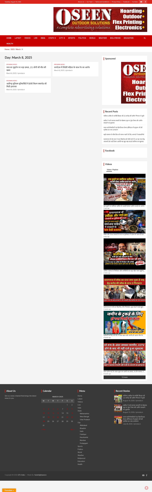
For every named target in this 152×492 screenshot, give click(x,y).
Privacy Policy (116, 2)
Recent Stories (123, 391)
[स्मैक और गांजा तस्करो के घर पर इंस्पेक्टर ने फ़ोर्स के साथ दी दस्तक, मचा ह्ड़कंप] (125, 221)
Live (35, 38)
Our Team (90, 2)
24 (44, 421)
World (92, 38)
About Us (81, 2)
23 (72, 417)
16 (72, 413)
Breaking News (11, 64)
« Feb (43, 430)
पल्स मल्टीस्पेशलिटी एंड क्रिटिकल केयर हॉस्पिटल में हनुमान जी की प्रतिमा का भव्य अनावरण (134, 419)
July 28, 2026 (127, 424)
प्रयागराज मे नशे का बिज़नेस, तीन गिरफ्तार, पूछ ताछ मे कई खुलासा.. (125, 307)
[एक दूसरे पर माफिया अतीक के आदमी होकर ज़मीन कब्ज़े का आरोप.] (125, 189)
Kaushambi (84, 437)
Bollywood (115, 38)
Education (128, 38)
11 (48, 413)
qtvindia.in (21, 73)
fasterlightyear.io (40, 475)
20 (58, 417)
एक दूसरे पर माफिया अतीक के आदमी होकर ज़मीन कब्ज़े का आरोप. (124, 206)
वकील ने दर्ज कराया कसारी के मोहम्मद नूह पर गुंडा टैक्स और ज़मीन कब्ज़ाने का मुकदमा (135, 407)
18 (48, 417)
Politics (82, 38)
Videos (27, 38)
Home (8, 38)
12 (53, 413)
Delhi (81, 431)
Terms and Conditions (102, 2)
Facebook (126, 2)
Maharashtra (84, 414)
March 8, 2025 (11, 73)
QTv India (21, 475)
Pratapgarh (84, 443)
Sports (71, 38)
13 (58, 413)
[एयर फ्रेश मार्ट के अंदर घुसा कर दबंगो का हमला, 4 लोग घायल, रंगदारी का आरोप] (125, 354)
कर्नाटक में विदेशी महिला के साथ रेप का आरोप (72, 67)
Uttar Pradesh (85, 420)
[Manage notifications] (146, 488)
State (51, 38)
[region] (125, 83)
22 (67, 417)
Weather (103, 38)
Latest (18, 38)
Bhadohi (83, 428)
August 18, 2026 (129, 401)
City (61, 38)
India (43, 38)
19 (53, 417)
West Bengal (84, 417)
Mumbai (83, 440)
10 (44, 413)
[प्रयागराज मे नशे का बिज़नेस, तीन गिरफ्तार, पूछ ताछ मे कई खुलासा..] (125, 290)
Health (9, 44)
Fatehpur (83, 434)
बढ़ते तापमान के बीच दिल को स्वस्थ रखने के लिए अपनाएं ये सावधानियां (124, 135)
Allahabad (83, 425)
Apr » (72, 430)
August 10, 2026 (129, 412)
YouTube (135, 2)
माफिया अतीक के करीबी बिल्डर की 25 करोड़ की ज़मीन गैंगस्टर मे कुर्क (124, 116)
